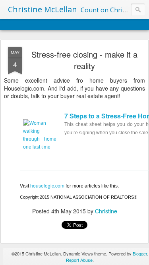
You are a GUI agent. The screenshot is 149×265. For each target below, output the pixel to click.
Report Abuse (79, 260)
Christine (106, 211)
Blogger (140, 253)
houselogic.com (47, 185)
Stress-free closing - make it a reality (84, 60)
